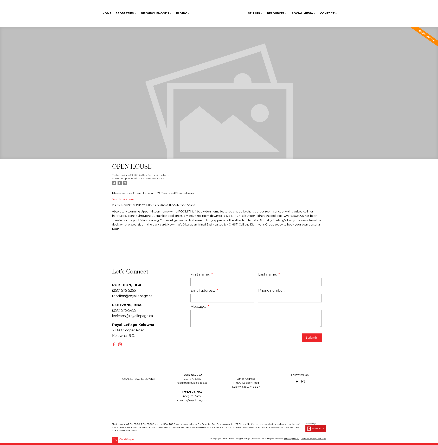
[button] (113, 344)
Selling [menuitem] (254, 13)
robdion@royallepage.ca (132, 296)
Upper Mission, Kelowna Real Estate (144, 178)
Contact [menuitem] (327, 13)
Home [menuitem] (106, 13)
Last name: (268, 274)
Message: (198, 306)
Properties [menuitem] (125, 13)
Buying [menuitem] (181, 13)
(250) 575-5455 (192, 396)
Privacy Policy (292, 438)
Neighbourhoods (155, 13)
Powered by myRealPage (313, 438)
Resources (276, 13)
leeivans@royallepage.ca (132, 316)
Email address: (203, 290)
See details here (123, 199)
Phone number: (271, 290)
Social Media (302, 13)
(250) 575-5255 (192, 378)
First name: (200, 274)
